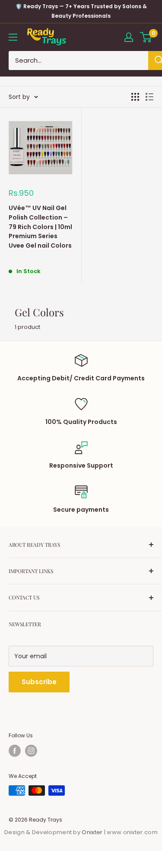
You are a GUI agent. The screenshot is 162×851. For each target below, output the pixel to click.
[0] (146, 37)
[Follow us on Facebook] (15, 751)
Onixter (93, 832)
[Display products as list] (149, 97)
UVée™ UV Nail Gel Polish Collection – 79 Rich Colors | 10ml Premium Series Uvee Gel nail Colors (40, 227)
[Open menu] (13, 37)
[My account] (128, 37)
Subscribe (39, 681)
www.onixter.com (132, 832)
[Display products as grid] (135, 97)
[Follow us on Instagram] (31, 751)
